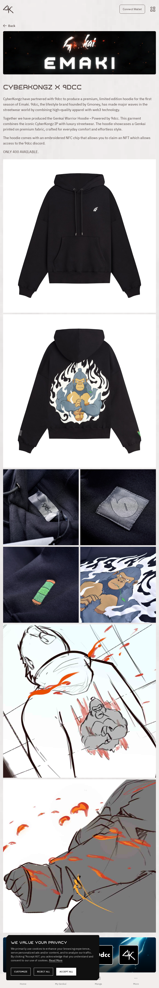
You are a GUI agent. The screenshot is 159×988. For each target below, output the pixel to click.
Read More (55, 960)
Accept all (66, 971)
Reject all (43, 971)
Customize (20, 971)
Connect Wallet (132, 9)
